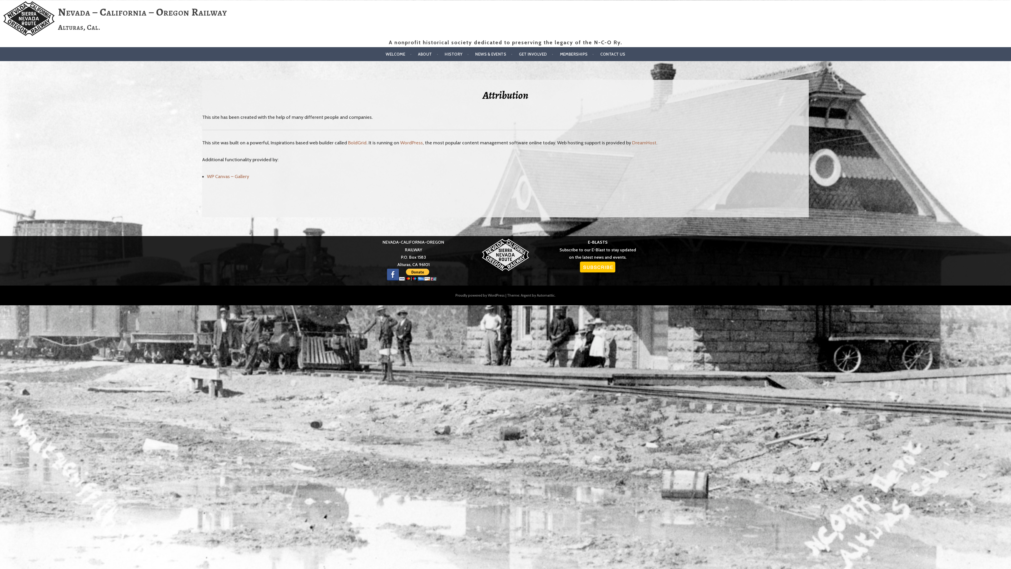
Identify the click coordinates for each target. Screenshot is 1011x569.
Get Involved (533, 54)
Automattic (546, 295)
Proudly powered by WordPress (480, 295)
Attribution (505, 95)
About (425, 54)
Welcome (395, 54)
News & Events (490, 54)
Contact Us (612, 54)
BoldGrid (357, 143)
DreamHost (644, 143)
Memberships (574, 54)
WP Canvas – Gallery (228, 176)
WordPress (411, 143)
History (453, 54)
